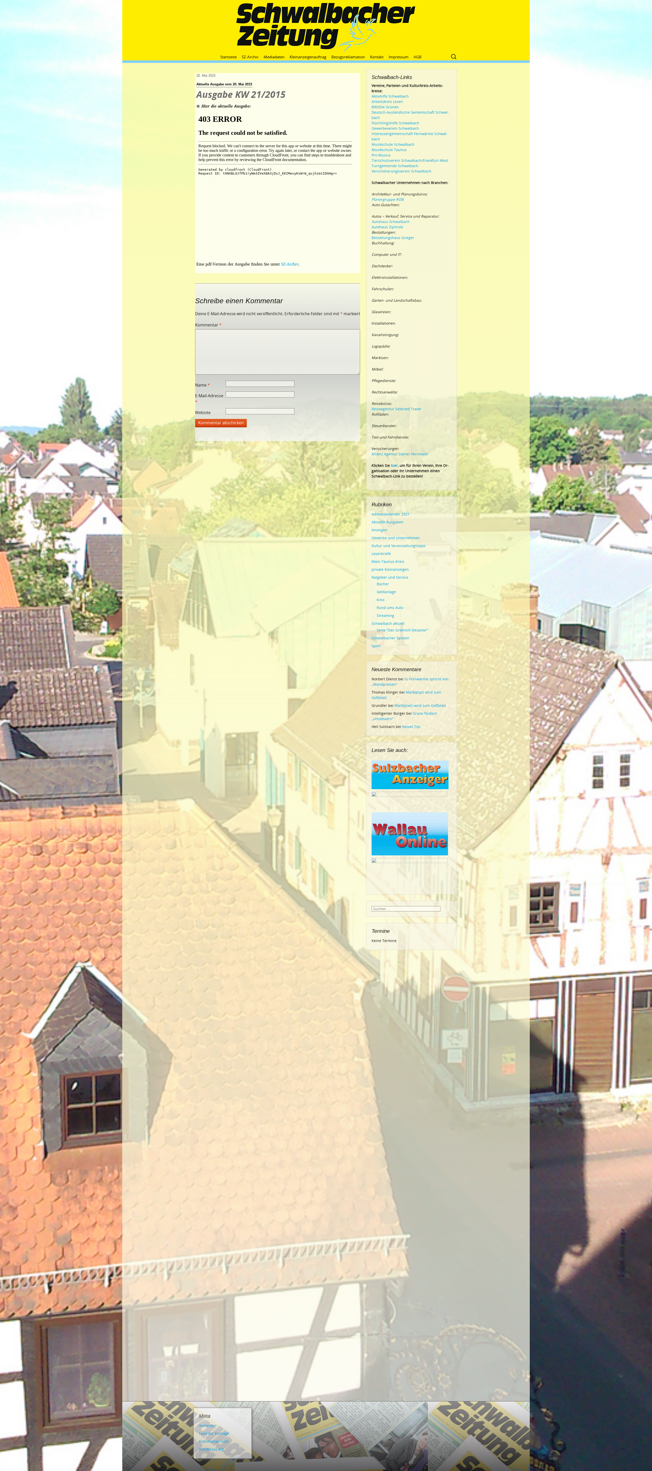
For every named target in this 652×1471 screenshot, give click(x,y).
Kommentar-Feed (213, 1441)
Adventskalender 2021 (391, 514)
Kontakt (377, 56)
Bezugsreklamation (348, 56)
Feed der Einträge (214, 1433)
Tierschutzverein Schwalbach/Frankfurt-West (410, 160)
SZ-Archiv (250, 56)
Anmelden (207, 1425)
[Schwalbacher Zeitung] (326, 28)
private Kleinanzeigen (390, 569)
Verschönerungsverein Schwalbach (401, 171)
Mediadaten (274, 56)
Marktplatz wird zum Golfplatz (420, 705)
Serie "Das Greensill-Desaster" (402, 630)
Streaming (385, 615)
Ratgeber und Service (390, 577)
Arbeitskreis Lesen (387, 101)
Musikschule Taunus (389, 149)
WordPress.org (211, 1449)
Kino (380, 599)
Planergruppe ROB (387, 199)
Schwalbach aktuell (388, 623)
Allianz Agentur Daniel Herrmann (400, 454)
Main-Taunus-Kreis (388, 561)
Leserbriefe (381, 553)
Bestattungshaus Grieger (393, 237)
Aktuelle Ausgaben (387, 522)
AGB (418, 56)
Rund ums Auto (390, 607)
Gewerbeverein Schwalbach (395, 128)
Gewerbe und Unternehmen (396, 537)
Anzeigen (379, 529)
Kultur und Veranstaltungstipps (399, 545)
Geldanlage (386, 591)
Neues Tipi (411, 726)
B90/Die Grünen (385, 106)
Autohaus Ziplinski (387, 226)
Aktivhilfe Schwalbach (390, 96)
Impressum (399, 56)
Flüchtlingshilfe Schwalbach (395, 123)
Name (202, 385)
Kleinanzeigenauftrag (308, 56)
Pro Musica (381, 155)
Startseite (228, 56)
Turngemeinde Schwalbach (395, 165)
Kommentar (208, 325)
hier (394, 465)
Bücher (383, 583)
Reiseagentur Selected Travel (396, 408)
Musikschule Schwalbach (393, 144)
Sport (376, 645)
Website (203, 412)
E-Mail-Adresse (209, 399)
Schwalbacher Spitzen (390, 637)
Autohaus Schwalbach (390, 221)
